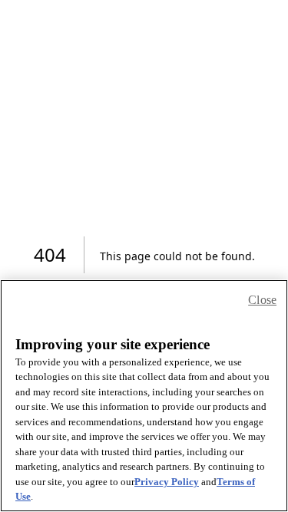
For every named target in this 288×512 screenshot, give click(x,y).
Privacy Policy (166, 481)
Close (262, 299)
